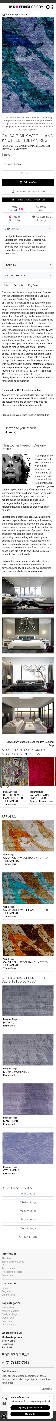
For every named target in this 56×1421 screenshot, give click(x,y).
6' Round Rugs (28, 1236)
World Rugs (8, 854)
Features (10, 264)
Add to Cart (30, 182)
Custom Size (41, 209)
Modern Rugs (28, 1211)
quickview (49, 848)
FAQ (4, 1265)
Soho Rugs (7, 1321)
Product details (15, 275)
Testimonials (8, 1268)
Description (12, 228)
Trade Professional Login (30, 191)
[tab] (6, 285)
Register (6, 1291)
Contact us (7, 1275)
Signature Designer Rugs (41, 801)
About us (6, 1258)
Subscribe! (46, 1388)
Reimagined (9, 1026)
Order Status (8, 1294)
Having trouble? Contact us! (30, 199)
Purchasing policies (12, 1271)
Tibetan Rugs (9, 804)
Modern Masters (10, 1311)
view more (36, 571)
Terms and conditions (13, 1261)
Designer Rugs (10, 1019)
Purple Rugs (28, 1228)
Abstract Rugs (28, 1219)
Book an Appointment (16, 14)
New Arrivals (8, 1307)
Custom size (28, 173)
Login (5, 1288)
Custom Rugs (9, 1324)
